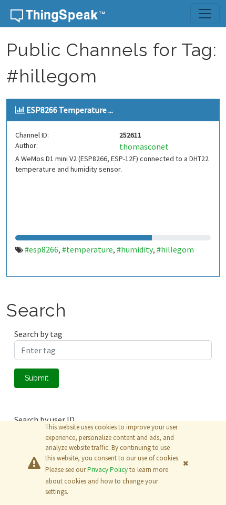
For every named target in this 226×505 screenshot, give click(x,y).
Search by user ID (44, 419)
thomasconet (144, 146)
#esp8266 (41, 249)
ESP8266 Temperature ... (69, 109)
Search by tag (38, 334)
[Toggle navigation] (205, 13)
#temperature (87, 249)
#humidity (135, 249)
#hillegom (175, 249)
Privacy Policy (107, 469)
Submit (36, 378)
